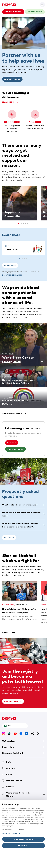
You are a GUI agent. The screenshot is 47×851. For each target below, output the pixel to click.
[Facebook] (21, 733)
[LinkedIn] (26, 733)
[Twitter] (38, 733)
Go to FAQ (9, 537)
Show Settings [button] (9, 833)
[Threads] (32, 733)
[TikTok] (9, 733)
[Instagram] (3, 733)
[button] (42, 4)
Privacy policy (7, 829)
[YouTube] (15, 733)
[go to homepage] (9, 5)
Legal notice (19, 829)
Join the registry (13, 701)
